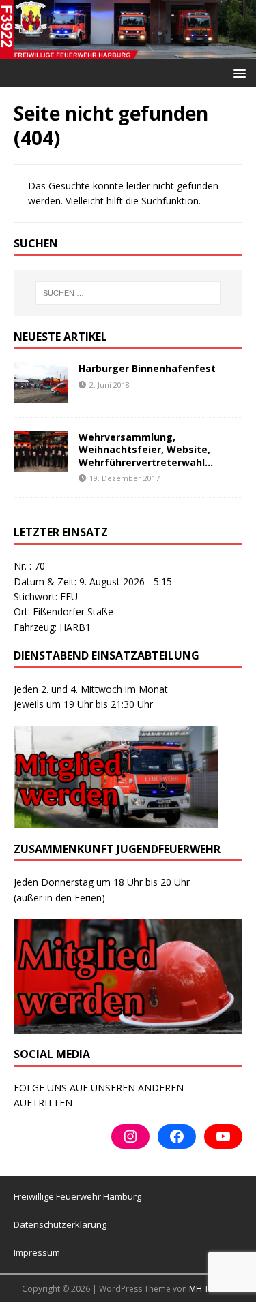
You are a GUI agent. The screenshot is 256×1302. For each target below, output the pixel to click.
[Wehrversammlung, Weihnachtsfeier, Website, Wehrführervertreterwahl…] (41, 464)
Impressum (37, 1252)
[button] (237, 72)
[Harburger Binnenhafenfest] (41, 395)
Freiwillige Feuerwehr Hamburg (77, 1196)
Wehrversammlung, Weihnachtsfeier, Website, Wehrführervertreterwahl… (146, 449)
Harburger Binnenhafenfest (147, 368)
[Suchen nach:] (128, 293)
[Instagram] (130, 1136)
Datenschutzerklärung (60, 1224)
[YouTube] (223, 1136)
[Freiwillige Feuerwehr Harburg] (128, 50)
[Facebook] (177, 1136)
